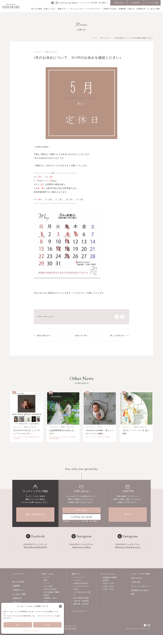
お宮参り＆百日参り (81, 583)
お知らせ (16, 602)
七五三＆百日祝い (51, 589)
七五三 (76, 589)
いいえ (47, 625)
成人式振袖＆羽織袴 (51, 592)
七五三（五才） (109, 586)
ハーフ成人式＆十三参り (82, 593)
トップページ (18, 574)
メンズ (46, 583)
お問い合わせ (118, 3)
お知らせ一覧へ (81, 335)
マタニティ (78, 580)
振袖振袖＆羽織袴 (110, 577)
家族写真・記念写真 (81, 604)
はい (18, 625)
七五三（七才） (109, 583)
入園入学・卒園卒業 (81, 601)
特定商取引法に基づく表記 (140, 592)
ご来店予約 (135, 3)
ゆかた (46, 601)
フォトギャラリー (79, 611)
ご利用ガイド (18, 590)
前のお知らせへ (44, 335)
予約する (127, 514)
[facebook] (53, 3)
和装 (45, 580)
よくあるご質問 (19, 594)
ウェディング (79, 577)
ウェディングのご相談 (140, 574)
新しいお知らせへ (118, 335)
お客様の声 (17, 598)
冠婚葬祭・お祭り (51, 598)
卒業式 (46, 595)
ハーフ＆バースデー (81, 586)
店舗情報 (16, 586)
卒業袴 (105, 580)
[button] (60, 606)
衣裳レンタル (47, 574)
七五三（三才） (109, 589)
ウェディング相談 (152, 3)
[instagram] (57, 3)
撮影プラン (76, 574)
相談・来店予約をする (35, 514)
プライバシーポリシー (31, 630)
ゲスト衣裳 (48, 586)
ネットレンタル (108, 574)
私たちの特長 (18, 582)
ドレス (46, 577)
